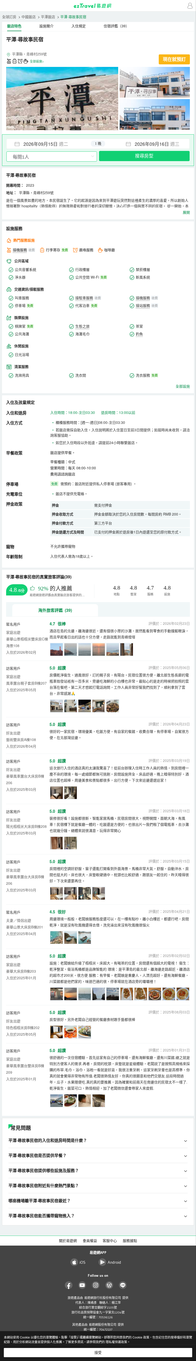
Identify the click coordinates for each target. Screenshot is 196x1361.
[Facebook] (69, 1285)
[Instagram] (96, 1285)
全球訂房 (9, 16)
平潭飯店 (48, 16)
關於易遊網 (68, 1240)
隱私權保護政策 (116, 1342)
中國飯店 (28, 16)
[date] (52, 144)
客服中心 (110, 1240)
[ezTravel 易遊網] (98, 6)
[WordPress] (109, 1285)
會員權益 (90, 1240)
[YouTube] (82, 1285)
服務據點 (130, 1240)
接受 (98, 1353)
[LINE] (123, 1285)
